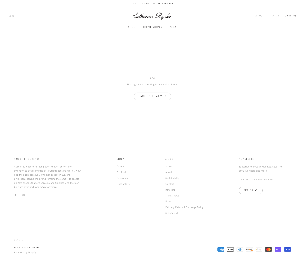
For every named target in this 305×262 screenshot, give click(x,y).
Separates (122, 178)
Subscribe (251, 190)
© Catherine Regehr (27, 248)
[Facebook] (15, 195)
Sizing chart (171, 213)
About (168, 172)
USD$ (12, 16)
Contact (169, 183)
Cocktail (121, 172)
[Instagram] (23, 195)
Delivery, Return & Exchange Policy (184, 207)
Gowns (120, 166)
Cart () (290, 16)
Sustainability (172, 178)
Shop (131, 27)
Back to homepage (152, 96)
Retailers (170, 189)
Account (260, 16)
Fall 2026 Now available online (152, 4)
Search (275, 16)
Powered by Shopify (25, 252)
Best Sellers (123, 183)
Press (173, 27)
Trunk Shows (152, 27)
